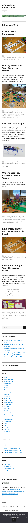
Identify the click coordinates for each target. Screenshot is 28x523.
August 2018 (7, 404)
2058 (22, 114)
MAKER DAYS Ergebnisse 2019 (13, 450)
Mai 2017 (6, 427)
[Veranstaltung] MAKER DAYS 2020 (14, 353)
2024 (17, 114)
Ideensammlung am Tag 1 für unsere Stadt (13, 268)
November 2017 (8, 415)
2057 (19, 114)
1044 (6, 114)
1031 (21, 163)
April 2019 (7, 394)
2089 (17, 115)
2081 (12, 115)
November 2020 (8, 379)
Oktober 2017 (7, 417)
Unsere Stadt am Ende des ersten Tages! (11, 175)
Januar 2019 (7, 400)
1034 (6, 219)
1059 (11, 114)
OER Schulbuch (7, 503)
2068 (6, 115)
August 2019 (7, 392)
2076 (11, 165)
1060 (16, 219)
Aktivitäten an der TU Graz (10, 506)
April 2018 (7, 408)
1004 (21, 112)
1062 (21, 219)
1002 (24, 57)
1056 (9, 114)
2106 (20, 115)
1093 (14, 114)
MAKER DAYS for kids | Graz (10, 510)
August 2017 (7, 421)
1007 (23, 217)
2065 (3, 115)
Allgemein (7, 444)
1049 (8, 219)
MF (22, 115)
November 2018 (8, 402)
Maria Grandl (7, 56)
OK (14, 520)
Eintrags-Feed (8, 466)
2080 (9, 115)
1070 (24, 219)
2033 (9, 165)
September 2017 (8, 419)
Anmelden (7, 464)
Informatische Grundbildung (8, 6)
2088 (14, 115)
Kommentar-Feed (9, 468)
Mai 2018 (6, 406)
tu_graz (6, 111)
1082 (16, 221)
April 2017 (6, 429)
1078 (11, 221)
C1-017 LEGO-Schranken (9, 32)
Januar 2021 (7, 377)
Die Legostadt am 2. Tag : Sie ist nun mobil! (13, 68)
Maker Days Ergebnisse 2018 (12, 57)
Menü (4, 11)
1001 (21, 57)
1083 (19, 221)
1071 (3, 221)
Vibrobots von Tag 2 (13, 123)
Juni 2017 (6, 425)
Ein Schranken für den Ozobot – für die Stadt (13, 231)
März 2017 (7, 431)
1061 (19, 219)
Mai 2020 (6, 388)
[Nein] (26, 517)
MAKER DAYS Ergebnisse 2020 (13, 452)
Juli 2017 (6, 423)
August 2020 (7, 383)
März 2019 (7, 396)
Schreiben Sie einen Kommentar (11, 59)
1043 (3, 114)
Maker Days (21, 111)
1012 (24, 112)
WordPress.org (8, 471)
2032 (6, 165)
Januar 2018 (7, 413)
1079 (14, 221)
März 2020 (7, 390)
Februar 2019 (7, 398)
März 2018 (7, 411)
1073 (6, 221)
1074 (8, 221)
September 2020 (8, 381)
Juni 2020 (6, 385)
